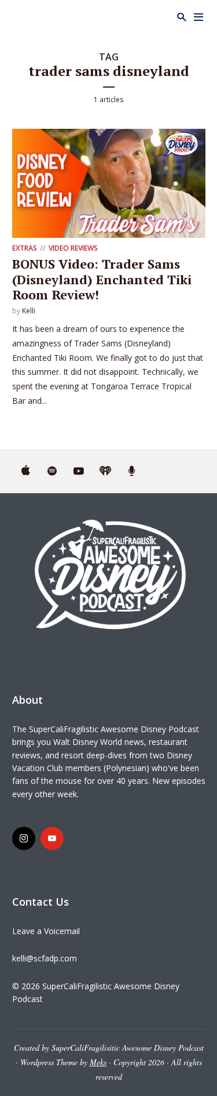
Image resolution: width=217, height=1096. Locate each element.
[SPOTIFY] (52, 471)
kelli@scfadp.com (44, 958)
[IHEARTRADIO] (105, 471)
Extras (24, 248)
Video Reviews (73, 248)
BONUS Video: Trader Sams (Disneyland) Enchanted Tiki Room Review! (102, 279)
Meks (98, 1062)
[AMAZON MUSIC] (132, 471)
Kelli (28, 311)
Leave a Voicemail (46, 930)
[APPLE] (25, 471)
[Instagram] (23, 838)
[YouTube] (52, 838)
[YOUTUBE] (78, 471)
